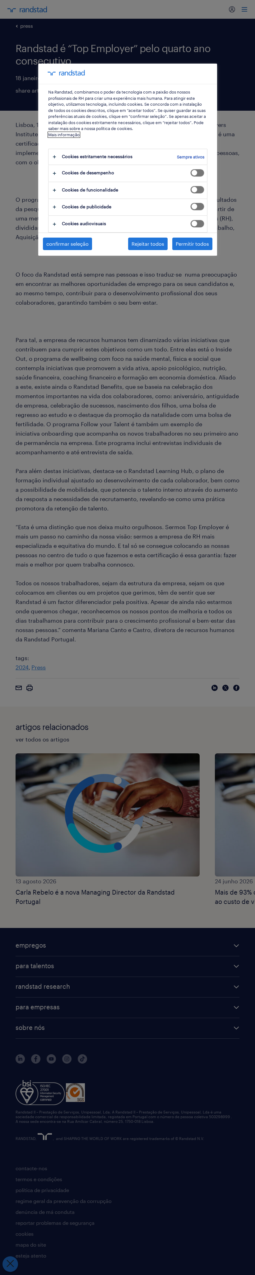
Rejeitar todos (148, 244)
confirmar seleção (67, 244)
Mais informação (64, 134)
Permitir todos (192, 244)
